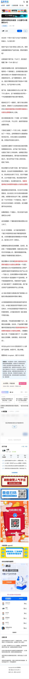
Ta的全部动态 (14, 472)
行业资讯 (5, 26)
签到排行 (14, 632)
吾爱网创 (19, 667)
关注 (20, 31)
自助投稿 (15, 5)
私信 (25, 31)
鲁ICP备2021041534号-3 (14, 669)
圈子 (9, 5)
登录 (14, 426)
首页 (3, 5)
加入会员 (22, 5)
